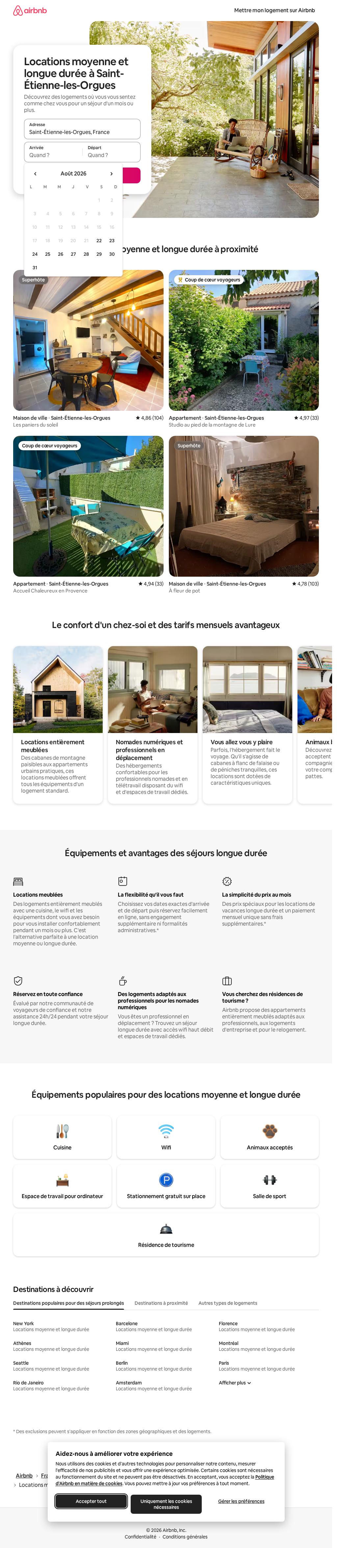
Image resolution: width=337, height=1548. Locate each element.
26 (60, 254)
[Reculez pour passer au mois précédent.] (36, 174)
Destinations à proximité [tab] (161, 1303)
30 (112, 254)
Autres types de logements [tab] (227, 1303)
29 (99, 254)
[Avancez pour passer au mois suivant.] (111, 174)
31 (35, 268)
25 (47, 254)
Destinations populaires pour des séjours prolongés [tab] (68, 1303)
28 (86, 254)
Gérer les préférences (241, 1501)
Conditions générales (185, 1537)
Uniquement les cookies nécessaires (166, 1504)
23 (112, 241)
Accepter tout (91, 1501)
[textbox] (53, 155)
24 (35, 254)
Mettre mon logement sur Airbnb (274, 10)
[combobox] (82, 132)
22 (99, 241)
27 (73, 254)
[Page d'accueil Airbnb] (30, 10)
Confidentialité (140, 1537)
